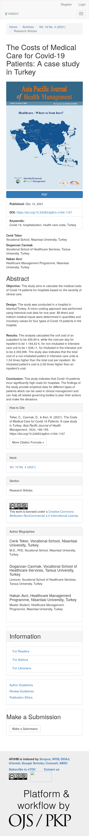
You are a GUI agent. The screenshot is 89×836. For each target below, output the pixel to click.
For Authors (20, 660)
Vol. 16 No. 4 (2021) (52, 27)
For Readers (21, 651)
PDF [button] (44, 194)
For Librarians (22, 668)
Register (66, 4)
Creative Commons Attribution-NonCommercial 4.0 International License (44, 513)
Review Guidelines (22, 691)
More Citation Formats (27, 442)
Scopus (45, 759)
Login (82, 4)
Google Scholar (33, 763)
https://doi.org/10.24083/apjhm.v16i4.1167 (44, 212)
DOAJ (65, 759)
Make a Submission (25, 729)
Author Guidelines (21, 685)
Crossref (52, 763)
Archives (28, 27)
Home (13, 27)
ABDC (63, 763)
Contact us (51, 769)
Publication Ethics (21, 697)
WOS (55, 759)
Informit (14, 763)
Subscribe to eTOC (22, 769)
